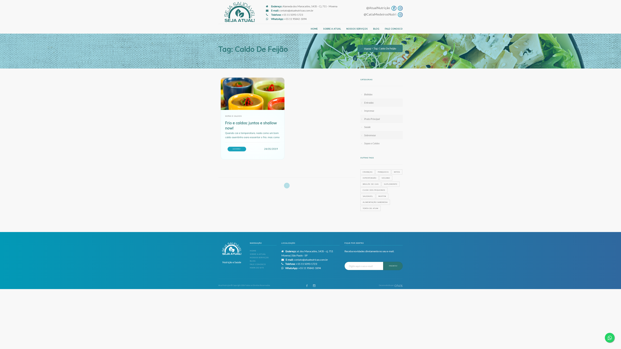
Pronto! (393, 266)
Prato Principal (372, 118)
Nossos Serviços (357, 28)
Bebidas (368, 94)
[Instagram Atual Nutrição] (400, 8)
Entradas (369, 102)
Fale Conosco (394, 28)
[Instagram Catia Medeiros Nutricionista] (400, 14)
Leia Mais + (237, 149)
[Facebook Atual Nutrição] (393, 8)
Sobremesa (370, 135)
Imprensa (369, 110)
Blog (376, 28)
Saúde (367, 126)
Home (314, 28)
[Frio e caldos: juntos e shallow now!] (252, 94)
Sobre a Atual (332, 28)
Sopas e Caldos (372, 143)
